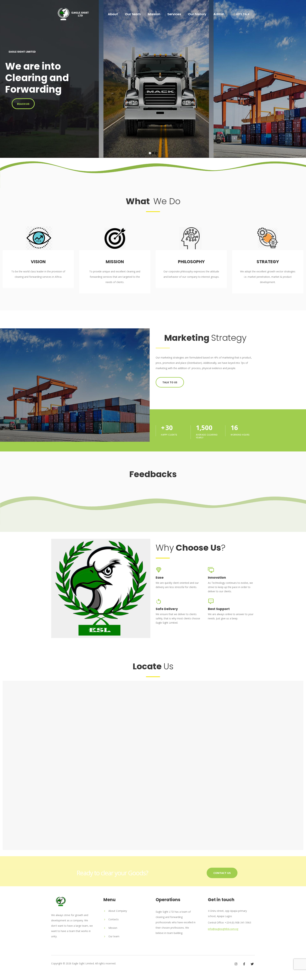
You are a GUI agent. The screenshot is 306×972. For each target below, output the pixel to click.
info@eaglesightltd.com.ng (223, 929)
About (113, 14)
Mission (154, 14)
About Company (117, 910)
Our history (197, 14)
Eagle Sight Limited (83, 963)
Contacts (113, 919)
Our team (133, 14)
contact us (222, 873)
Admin (218, 14)
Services (174, 14)
